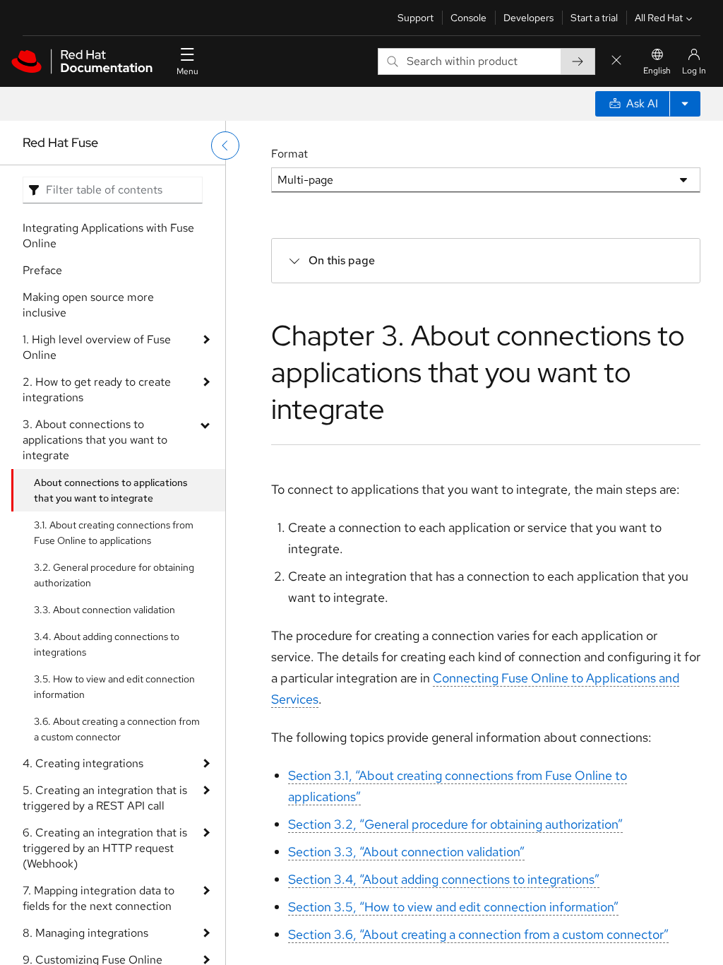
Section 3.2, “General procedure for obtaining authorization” (455, 824)
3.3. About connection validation (104, 609)
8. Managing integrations (85, 932)
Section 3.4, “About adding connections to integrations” (443, 879)
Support (416, 17)
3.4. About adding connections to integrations (106, 644)
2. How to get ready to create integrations (97, 389)
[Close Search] (616, 61)
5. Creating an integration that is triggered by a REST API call (105, 798)
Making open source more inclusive (88, 305)
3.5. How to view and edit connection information (114, 687)
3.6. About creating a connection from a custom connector (117, 729)
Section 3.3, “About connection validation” (406, 851)
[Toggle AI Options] (684, 104)
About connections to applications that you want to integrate (111, 490)
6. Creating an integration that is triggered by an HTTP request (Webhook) (105, 848)
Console (468, 17)
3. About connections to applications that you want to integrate (95, 440)
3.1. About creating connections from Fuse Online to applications (113, 533)
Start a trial (594, 17)
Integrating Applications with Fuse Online (108, 235)
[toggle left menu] (225, 145)
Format (289, 153)
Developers (528, 17)
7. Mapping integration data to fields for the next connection (98, 898)
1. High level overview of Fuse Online (97, 347)
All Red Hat (659, 17)
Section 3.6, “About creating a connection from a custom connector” (478, 934)
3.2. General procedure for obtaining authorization (114, 575)
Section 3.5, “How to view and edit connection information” (453, 907)
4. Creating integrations (83, 763)
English (657, 70)
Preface (42, 270)
